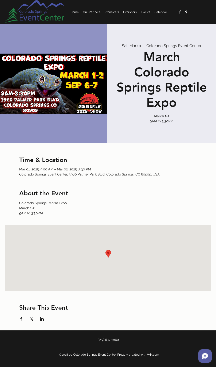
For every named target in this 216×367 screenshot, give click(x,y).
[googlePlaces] (186, 12)
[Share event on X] (32, 319)
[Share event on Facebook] (21, 319)
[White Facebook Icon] (180, 12)
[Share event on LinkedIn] (42, 319)
